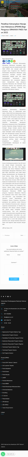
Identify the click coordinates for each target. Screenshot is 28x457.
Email (19, 254)
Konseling (4, 392)
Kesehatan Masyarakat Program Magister (12, 344)
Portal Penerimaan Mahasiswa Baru (11, 386)
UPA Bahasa (5, 401)
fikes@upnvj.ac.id (8, 317)
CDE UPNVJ (5, 404)
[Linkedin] (9, 61)
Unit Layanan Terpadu (8, 365)
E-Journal (4, 395)
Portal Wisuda (5, 374)
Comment (14, 262)
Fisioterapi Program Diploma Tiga (10, 347)
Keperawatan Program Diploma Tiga (11, 332)
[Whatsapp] (11, 61)
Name (8, 254)
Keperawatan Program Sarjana (10, 335)
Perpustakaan (5, 398)
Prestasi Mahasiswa (7, 380)
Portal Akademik (6, 368)
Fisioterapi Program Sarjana (9, 350)
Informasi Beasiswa (7, 389)
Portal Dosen (5, 371)
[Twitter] (6, 61)
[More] (14, 61)
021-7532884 (7, 313)
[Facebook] (4, 61)
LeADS (4, 377)
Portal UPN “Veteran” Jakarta (9, 362)
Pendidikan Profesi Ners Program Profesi (12, 338)
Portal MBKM (5, 383)
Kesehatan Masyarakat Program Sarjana (12, 341)
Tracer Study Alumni (7, 407)
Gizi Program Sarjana (7, 353)
